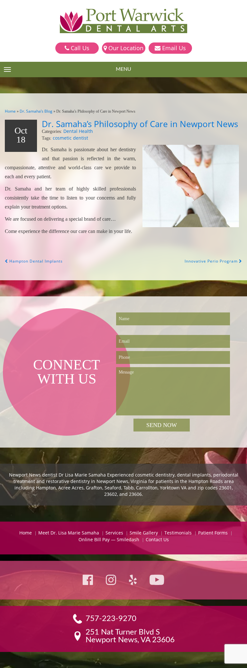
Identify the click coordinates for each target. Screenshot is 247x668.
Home (10, 111)
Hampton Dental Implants (35, 261)
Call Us (79, 48)
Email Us (173, 48)
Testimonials (178, 533)
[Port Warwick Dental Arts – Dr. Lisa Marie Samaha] (123, 21)
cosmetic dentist (70, 138)
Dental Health (78, 131)
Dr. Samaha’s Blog (36, 111)
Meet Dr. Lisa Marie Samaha (68, 533)
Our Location (125, 48)
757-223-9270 (111, 619)
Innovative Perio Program (212, 261)
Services (114, 533)
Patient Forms (213, 533)
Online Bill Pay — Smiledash (108, 539)
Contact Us (157, 539)
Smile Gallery (144, 533)
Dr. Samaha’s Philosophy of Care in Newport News (140, 124)
